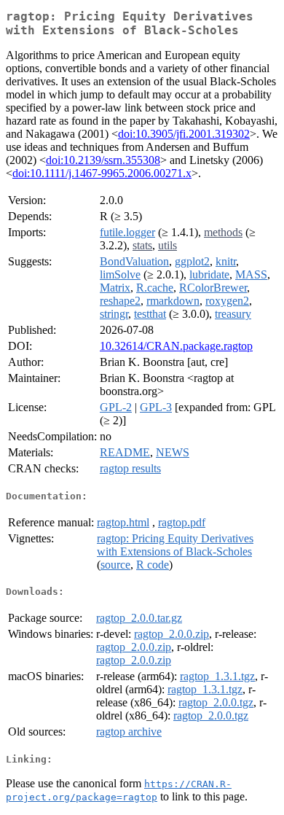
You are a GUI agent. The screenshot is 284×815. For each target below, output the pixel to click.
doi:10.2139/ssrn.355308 (103, 160)
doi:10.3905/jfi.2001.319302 (184, 134)
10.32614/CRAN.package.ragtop (176, 346)
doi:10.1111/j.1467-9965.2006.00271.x (102, 173)
